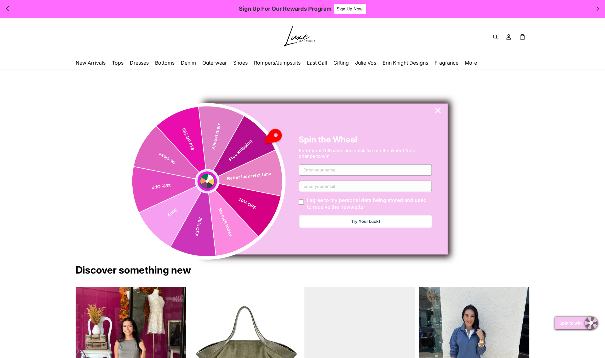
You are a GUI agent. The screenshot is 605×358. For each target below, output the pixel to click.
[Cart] (522, 37)
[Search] (495, 37)
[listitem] (471, 63)
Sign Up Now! (350, 8)
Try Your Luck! (365, 221)
